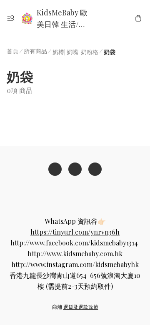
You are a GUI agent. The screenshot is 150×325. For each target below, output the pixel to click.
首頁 (12, 51)
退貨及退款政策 (80, 306)
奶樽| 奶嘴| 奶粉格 (75, 52)
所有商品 (35, 51)
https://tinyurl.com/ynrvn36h (75, 232)
